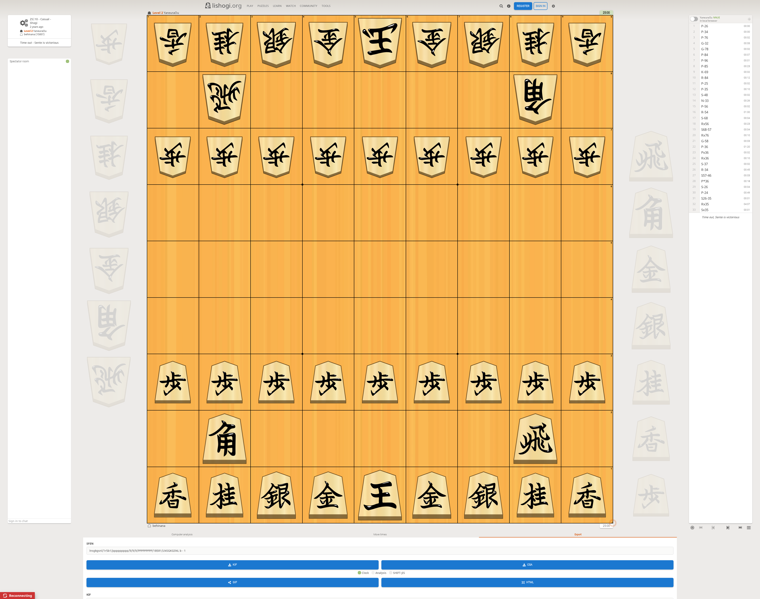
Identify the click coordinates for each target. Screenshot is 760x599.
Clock (365, 573)
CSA (529, 564)
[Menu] (748, 527)
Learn (277, 6)
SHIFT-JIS (399, 573)
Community (308, 6)
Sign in (540, 6)
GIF (235, 582)
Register (523, 6)
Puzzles (263, 6)
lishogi (227, 5)
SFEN (89, 543)
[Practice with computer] (692, 527)
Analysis (380, 573)
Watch (291, 6)
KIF (235, 564)
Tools (326, 6)
